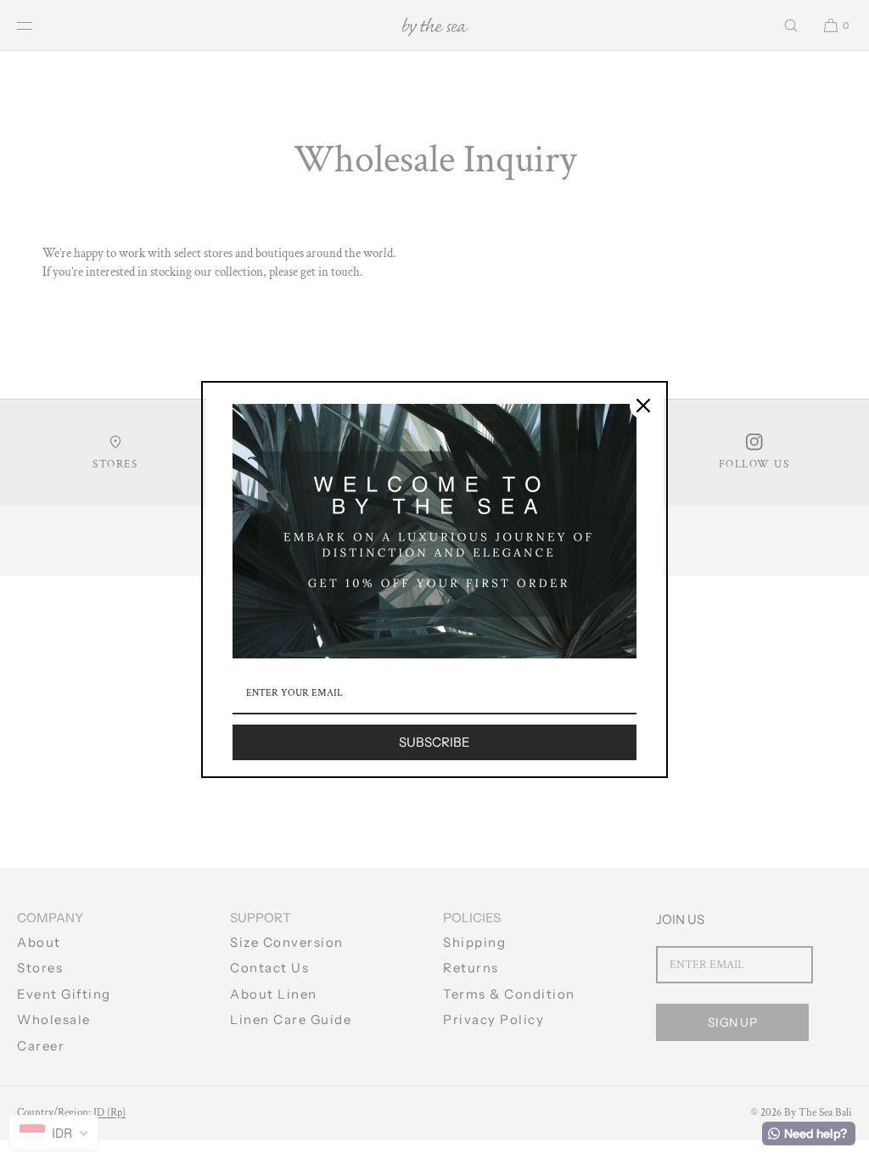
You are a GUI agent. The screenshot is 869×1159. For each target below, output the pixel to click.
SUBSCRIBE (434, 742)
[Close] (643, 405)
